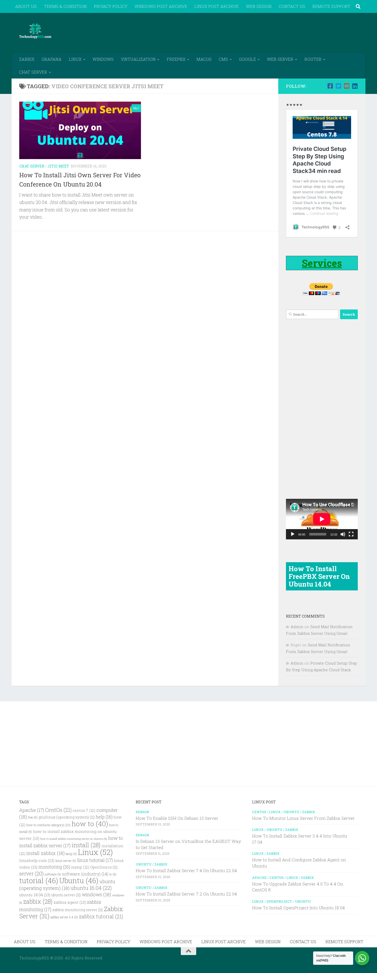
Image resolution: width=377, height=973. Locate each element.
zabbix (38, 901)
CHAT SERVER (33, 72)
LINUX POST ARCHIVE (216, 6)
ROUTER (313, 59)
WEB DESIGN (259, 6)
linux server (65, 861)
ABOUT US (26, 6)
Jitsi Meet (58, 166)
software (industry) (85, 874)
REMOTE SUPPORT (331, 6)
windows (96, 894)
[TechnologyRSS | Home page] (35, 30)
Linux (95, 852)
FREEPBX (176, 59)
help (104, 817)
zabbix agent (70, 902)
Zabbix (160, 864)
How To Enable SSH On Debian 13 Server (177, 818)
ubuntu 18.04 (34, 894)
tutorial (38, 880)
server (31, 873)
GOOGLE (247, 59)
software (53, 874)
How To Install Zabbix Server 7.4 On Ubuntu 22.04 (186, 870)
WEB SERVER (280, 59)
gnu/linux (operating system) (66, 817)
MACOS (204, 59)
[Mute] (342, 534)
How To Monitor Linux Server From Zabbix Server (303, 818)
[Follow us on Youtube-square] (346, 86)
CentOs (58, 809)
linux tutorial (95, 860)
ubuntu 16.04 (91, 887)
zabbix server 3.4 (64, 917)
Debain (142, 812)
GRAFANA (52, 59)
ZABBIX (26, 59)
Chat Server (31, 166)
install (86, 845)
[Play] (292, 534)
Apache (31, 810)
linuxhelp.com (36, 860)
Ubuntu (78, 880)
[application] (322, 519)
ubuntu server (66, 895)
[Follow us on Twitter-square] (338, 86)
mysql (80, 867)
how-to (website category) (48, 825)
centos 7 (84, 810)
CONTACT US (292, 6)
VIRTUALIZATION (138, 59)
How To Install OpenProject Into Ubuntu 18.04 (298, 908)
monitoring (54, 867)
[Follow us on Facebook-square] (330, 86)
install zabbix (45, 853)
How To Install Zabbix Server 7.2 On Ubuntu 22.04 (186, 894)
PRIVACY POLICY (110, 6)
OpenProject (279, 901)
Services (322, 263)
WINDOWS (103, 59)
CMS (223, 59)
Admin (297, 626)
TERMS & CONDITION (65, 6)
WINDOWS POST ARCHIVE (161, 6)
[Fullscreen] (351, 534)
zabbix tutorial (101, 916)
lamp (71, 854)
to (112, 874)
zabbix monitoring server (77, 910)
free (32, 817)
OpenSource (103, 867)
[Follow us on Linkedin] (355, 86)
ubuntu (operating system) (67, 884)
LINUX (75, 59)
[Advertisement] (264, 32)
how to (90, 823)
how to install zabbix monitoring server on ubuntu (73, 839)
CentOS (259, 812)
